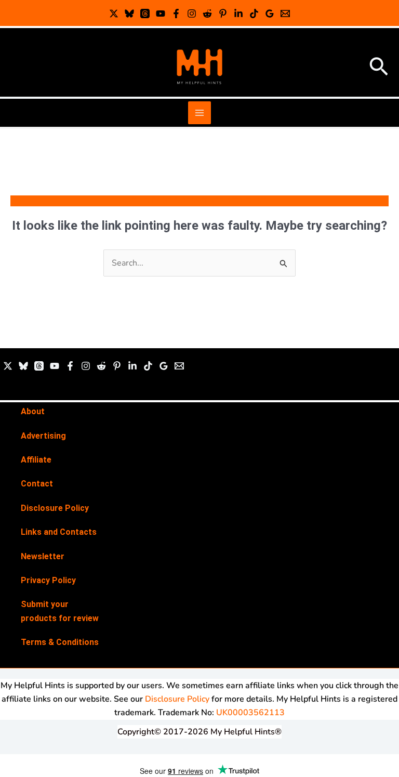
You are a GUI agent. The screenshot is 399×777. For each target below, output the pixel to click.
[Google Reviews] (269, 13)
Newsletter (42, 556)
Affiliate (36, 460)
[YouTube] (160, 13)
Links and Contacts (59, 532)
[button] (379, 68)
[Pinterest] (223, 13)
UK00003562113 (250, 712)
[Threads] (145, 13)
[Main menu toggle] (199, 112)
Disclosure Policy (55, 508)
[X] (113, 13)
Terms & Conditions (60, 642)
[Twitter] (7, 366)
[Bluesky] (129, 13)
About (33, 411)
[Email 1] (285, 13)
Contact (37, 484)
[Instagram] (191, 13)
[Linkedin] (238, 13)
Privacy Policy (48, 580)
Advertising (43, 436)
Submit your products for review (60, 611)
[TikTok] (254, 13)
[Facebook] (176, 13)
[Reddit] (207, 13)
